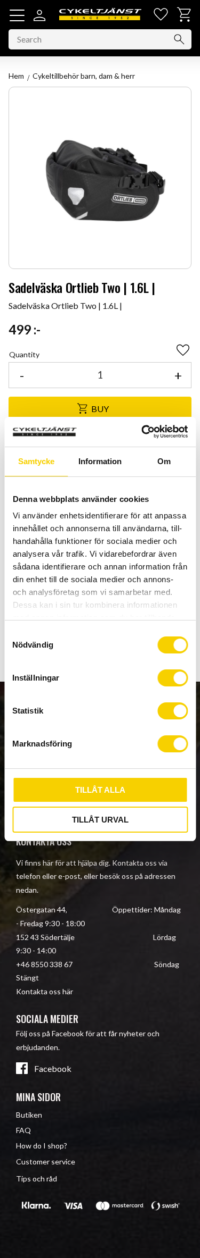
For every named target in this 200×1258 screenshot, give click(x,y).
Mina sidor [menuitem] (38, 1097)
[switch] (172, 677)
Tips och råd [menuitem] (36, 1178)
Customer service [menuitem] (45, 1161)
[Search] (179, 39)
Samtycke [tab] (36, 461)
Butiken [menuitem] (29, 1114)
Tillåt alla (100, 789)
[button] (17, 15)
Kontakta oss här (44, 991)
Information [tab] (100, 461)
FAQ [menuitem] (23, 1130)
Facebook (52, 1068)
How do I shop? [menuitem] (41, 1145)
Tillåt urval (100, 819)
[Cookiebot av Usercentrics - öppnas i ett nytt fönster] (142, 432)
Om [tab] (164, 461)
